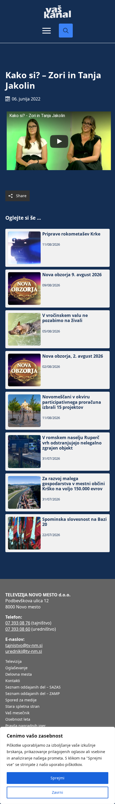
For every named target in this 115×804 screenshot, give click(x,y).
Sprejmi (57, 777)
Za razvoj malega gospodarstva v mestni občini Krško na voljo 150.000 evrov (73, 484)
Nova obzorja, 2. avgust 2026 (72, 356)
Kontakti (12, 681)
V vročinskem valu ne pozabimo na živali (65, 318)
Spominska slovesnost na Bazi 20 (74, 522)
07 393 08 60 (17, 629)
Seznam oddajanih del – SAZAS (33, 687)
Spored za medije (21, 700)
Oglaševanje (16, 668)
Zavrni (57, 792)
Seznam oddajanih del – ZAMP (32, 694)
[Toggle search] (66, 31)
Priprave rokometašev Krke (71, 234)
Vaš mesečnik (17, 713)
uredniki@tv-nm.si (23, 651)
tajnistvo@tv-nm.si (24, 645)
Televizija (13, 662)
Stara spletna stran (22, 707)
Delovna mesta (18, 674)
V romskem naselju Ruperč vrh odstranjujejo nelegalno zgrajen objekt (72, 443)
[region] (57, 765)
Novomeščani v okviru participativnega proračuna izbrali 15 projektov (71, 402)
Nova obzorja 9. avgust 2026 (72, 274)
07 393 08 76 (17, 623)
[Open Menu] (46, 30)
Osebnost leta (17, 719)
